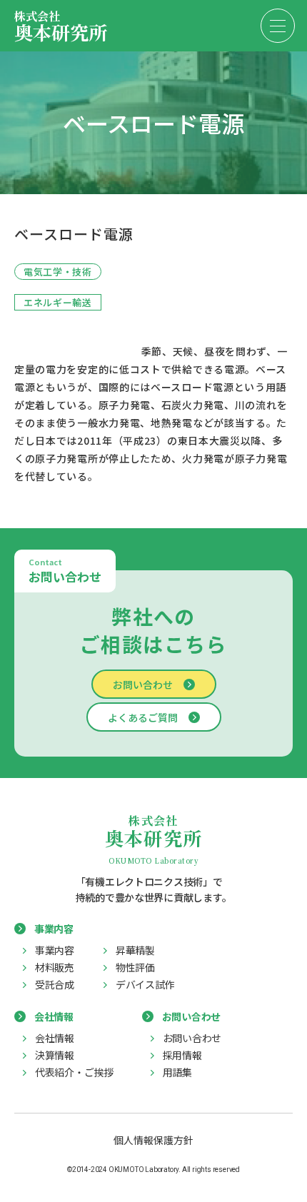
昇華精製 (135, 950)
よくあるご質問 (143, 717)
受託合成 (54, 984)
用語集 (177, 1072)
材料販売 (54, 967)
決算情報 (54, 1055)
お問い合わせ (143, 684)
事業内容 (54, 950)
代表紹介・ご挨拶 (74, 1072)
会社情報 (54, 1038)
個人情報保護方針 (153, 1140)
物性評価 (135, 967)
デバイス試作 (145, 984)
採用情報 (182, 1055)
